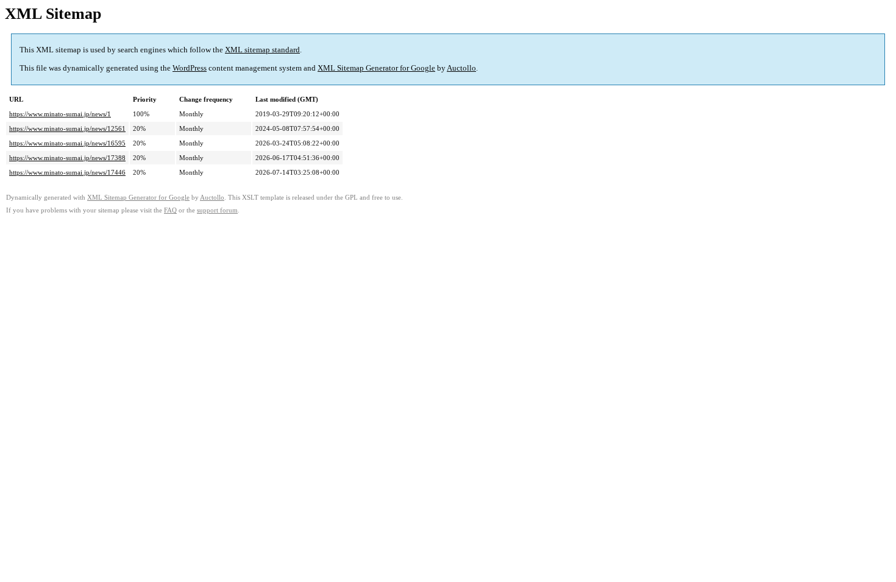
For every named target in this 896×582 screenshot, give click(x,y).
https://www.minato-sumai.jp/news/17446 (67, 172)
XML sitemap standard (262, 49)
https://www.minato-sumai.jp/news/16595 (67, 143)
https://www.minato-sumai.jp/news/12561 (67, 128)
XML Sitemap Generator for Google (376, 67)
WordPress (189, 67)
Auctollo (461, 67)
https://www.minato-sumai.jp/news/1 (60, 113)
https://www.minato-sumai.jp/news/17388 (67, 157)
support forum (217, 210)
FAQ (170, 210)
